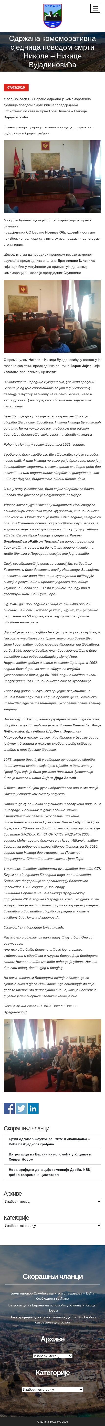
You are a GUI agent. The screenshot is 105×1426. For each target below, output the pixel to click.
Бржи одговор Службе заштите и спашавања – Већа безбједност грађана (49, 1141)
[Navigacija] (95, 8)
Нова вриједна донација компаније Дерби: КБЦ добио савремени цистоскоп (49, 1172)
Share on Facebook (9, 1108)
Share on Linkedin (33, 1108)
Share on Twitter (21, 1108)
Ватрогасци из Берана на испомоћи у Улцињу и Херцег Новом (50, 1156)
